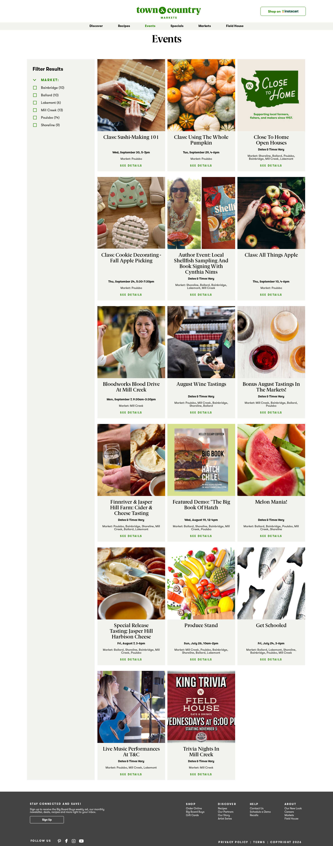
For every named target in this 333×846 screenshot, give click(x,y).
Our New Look (293, 808)
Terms (259, 842)
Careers (289, 811)
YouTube (81, 841)
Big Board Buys (195, 811)
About (290, 804)
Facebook (66, 841)
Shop (191, 804)
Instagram (73, 841)
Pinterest (59, 841)
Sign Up (47, 819)
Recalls (254, 815)
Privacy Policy (233, 842)
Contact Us (256, 808)
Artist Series (225, 818)
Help (254, 804)
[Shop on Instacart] (283, 11)
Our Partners (225, 811)
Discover (227, 804)
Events (150, 26)
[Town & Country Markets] (168, 11)
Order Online (194, 808)
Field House (235, 26)
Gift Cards (192, 815)
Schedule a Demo (260, 811)
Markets (289, 815)
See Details (131, 165)
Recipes (124, 26)
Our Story (224, 815)
